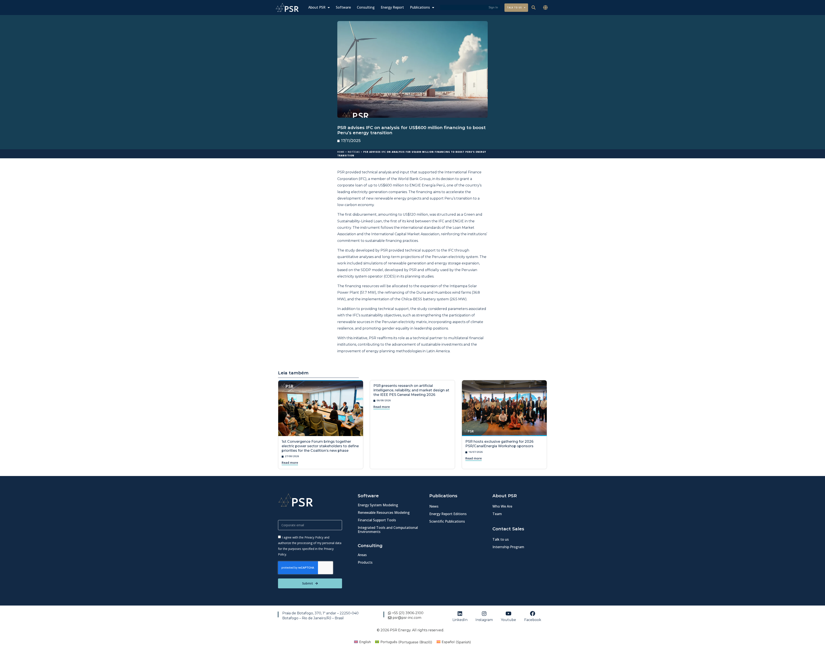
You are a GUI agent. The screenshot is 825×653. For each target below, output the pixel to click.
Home (340, 151)
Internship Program (508, 547)
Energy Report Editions (448, 513)
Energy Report (392, 7)
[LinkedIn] (460, 613)
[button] (545, 7)
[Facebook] (532, 613)
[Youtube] (508, 613)
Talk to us (500, 539)
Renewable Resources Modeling (384, 512)
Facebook (532, 620)
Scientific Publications (447, 521)
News (433, 506)
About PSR (316, 7)
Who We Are (502, 506)
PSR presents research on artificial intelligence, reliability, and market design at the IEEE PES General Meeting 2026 (411, 390)
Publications (420, 7)
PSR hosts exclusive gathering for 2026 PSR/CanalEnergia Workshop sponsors (499, 443)
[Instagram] (484, 613)
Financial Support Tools (377, 520)
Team (497, 513)
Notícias (354, 151)
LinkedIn (460, 620)
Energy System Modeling (378, 505)
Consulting (366, 7)
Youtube (508, 620)
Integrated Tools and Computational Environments (388, 529)
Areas (362, 554)
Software (343, 7)
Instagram (484, 620)
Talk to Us (514, 7)
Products (365, 562)
